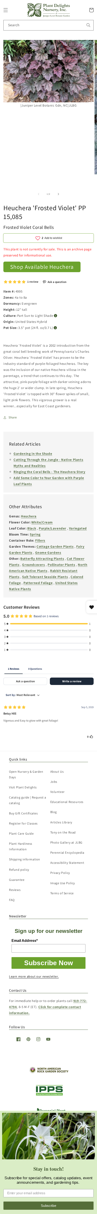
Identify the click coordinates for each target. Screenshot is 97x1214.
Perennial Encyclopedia (67, 853)
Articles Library (61, 822)
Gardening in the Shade (33, 453)
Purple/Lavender (52, 528)
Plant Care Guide (21, 833)
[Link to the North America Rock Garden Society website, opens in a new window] (48, 1072)
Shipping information (24, 859)
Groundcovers (33, 564)
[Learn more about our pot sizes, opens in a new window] (55, 328)
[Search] (88, 25)
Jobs (53, 782)
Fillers (40, 540)
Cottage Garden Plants (55, 546)
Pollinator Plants (61, 564)
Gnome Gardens (48, 552)
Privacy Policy (60, 873)
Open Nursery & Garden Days (26, 774)
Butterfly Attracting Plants (42, 558)
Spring (35, 534)
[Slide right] (58, 194)
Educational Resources (67, 802)
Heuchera (29, 516)
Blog (53, 812)
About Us (57, 772)
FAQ (12, 900)
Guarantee (16, 880)
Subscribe (48, 1205)
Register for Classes (23, 823)
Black (31, 528)
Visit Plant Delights (23, 787)
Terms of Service (62, 893)
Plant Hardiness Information (20, 846)
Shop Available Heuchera (42, 266)
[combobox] (48, 25)
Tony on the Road (63, 832)
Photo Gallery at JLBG (66, 842)
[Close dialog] (93, 1114)
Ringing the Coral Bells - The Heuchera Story (49, 472)
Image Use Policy (62, 883)
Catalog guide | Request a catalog (27, 800)
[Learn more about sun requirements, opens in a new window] (55, 316)
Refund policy (19, 870)
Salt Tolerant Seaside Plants (45, 577)
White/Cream (42, 522)
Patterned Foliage (38, 583)
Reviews (15, 890)
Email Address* (25, 941)
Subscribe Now (48, 963)
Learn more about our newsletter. (34, 976)
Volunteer (57, 792)
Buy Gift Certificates (23, 813)
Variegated (78, 528)
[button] (6, 10)
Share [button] (13, 417)
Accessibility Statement (67, 863)
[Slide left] (39, 194)
